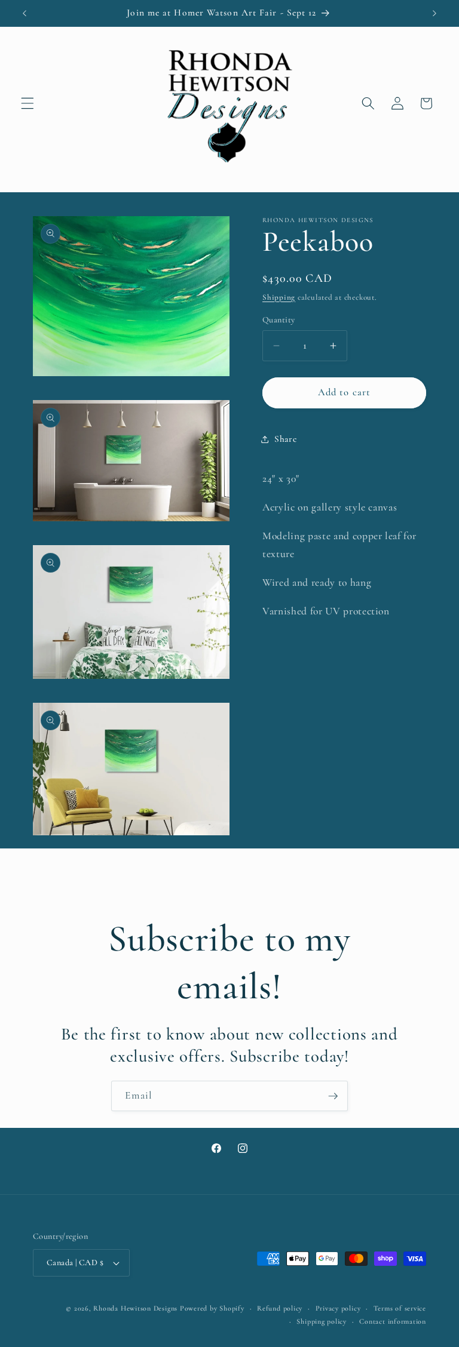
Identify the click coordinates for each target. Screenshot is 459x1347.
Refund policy (279, 1308)
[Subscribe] (333, 1096)
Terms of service (400, 1308)
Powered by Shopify (212, 1308)
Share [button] (285, 438)
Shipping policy (321, 1321)
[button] (27, 103)
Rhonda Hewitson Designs (135, 1308)
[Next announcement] (434, 13)
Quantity (278, 320)
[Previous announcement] (24, 13)
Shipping (278, 297)
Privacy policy (338, 1308)
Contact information (392, 1321)
